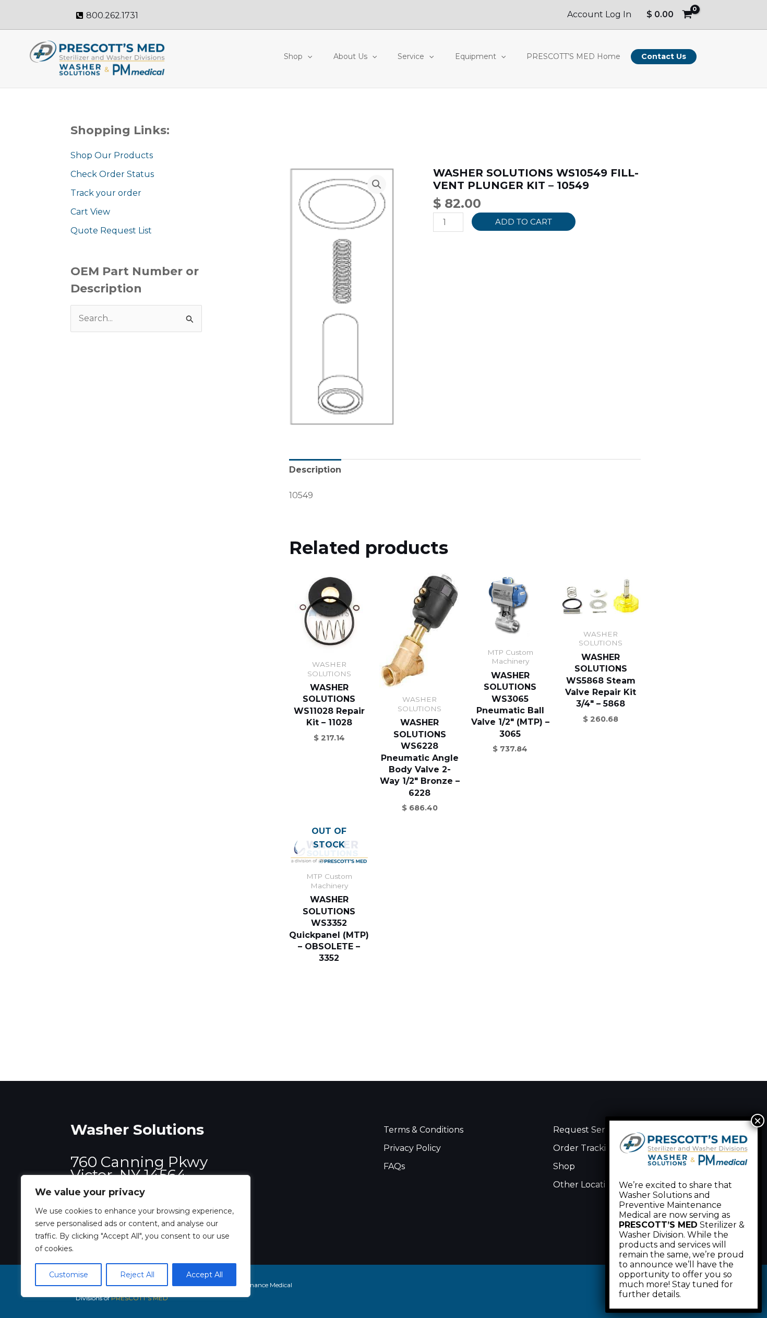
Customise (68, 1274)
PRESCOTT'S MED (139, 1298)
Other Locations (586, 1185)
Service (411, 56)
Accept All (204, 1274)
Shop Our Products (111, 155)
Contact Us (663, 56)
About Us (350, 56)
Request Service (587, 1130)
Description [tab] (315, 470)
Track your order (105, 193)
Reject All (137, 1274)
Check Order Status (112, 174)
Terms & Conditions (423, 1130)
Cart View (90, 212)
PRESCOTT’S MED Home (573, 56)
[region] (135, 1236)
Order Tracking (585, 1148)
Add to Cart (523, 222)
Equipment (475, 56)
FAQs (394, 1166)
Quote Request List (111, 231)
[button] (307, 56)
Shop (293, 56)
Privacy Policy (412, 1148)
